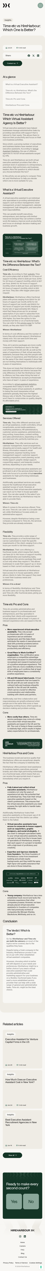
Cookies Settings (35, 1263)
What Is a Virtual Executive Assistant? (22, 84)
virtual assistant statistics (25, 384)
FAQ (22, 1250)
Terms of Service (21, 1263)
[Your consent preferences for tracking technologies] (41, 1267)
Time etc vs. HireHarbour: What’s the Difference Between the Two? (21, 91)
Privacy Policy (8, 1263)
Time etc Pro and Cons (15, 99)
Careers (23, 1246)
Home (22, 1242)
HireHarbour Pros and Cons (18, 105)
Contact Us (22, 1257)
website (31, 274)
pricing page (26, 323)
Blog (22, 1253)
